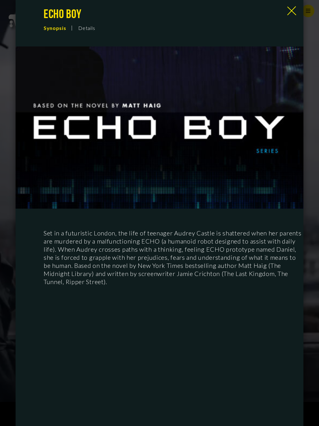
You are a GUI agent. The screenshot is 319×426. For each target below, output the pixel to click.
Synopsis (55, 28)
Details (86, 28)
